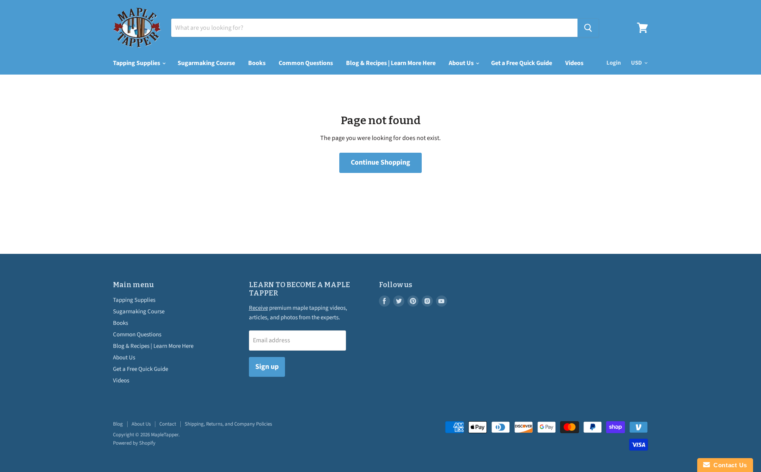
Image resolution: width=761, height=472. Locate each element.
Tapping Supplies (137, 63)
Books (257, 63)
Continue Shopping (380, 162)
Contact (167, 424)
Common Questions (306, 63)
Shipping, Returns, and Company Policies (228, 424)
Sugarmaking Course (206, 63)
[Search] (587, 28)
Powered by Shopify (134, 443)
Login (613, 63)
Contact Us (728, 465)
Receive (258, 308)
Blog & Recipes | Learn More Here (391, 63)
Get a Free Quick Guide (521, 63)
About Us (462, 63)
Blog (118, 424)
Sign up (267, 367)
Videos (574, 63)
